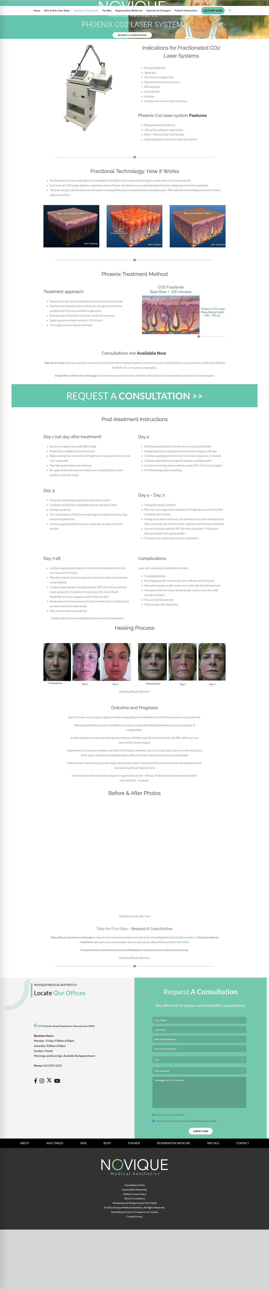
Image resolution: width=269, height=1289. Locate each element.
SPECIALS (213, 1143)
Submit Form (200, 1131)
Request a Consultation (132, 35)
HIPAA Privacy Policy (134, 1193)
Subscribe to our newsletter (170, 1114)
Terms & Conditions (134, 1198)
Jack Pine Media (148, 1202)
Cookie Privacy (135, 1216)
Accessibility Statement (134, 1189)
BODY (107, 1143)
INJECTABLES (54, 1143)
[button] (230, 10)
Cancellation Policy (134, 1185)
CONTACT (242, 1143)
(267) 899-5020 (179, 942)
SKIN (83, 1143)
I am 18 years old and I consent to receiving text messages (186, 1120)
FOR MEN (134, 1143)
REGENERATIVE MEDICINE (173, 1143)
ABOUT (24, 1143)
